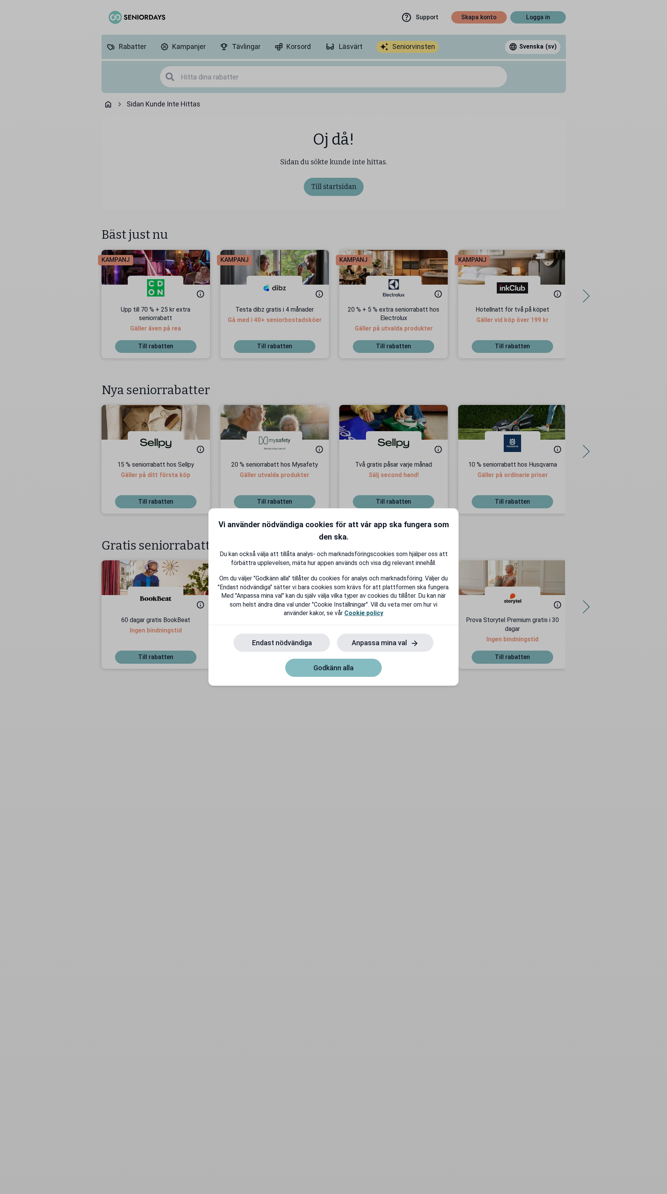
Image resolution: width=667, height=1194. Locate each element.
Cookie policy (363, 613)
